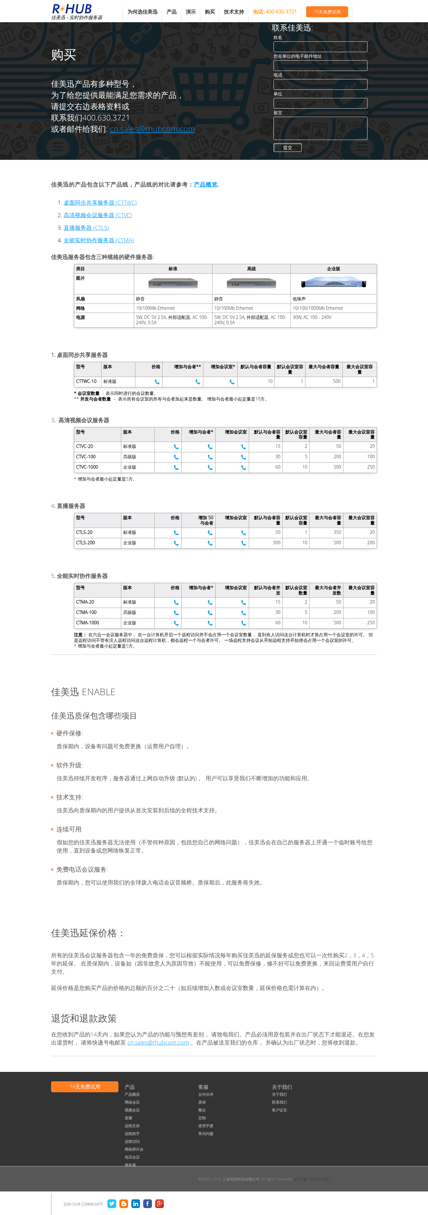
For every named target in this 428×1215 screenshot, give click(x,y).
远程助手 (132, 1133)
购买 (210, 11)
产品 (172, 11)
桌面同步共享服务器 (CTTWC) (100, 202)
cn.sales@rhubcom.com (152, 129)
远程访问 (132, 1141)
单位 (278, 94)
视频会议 (132, 1109)
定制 (202, 1117)
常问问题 (205, 1133)
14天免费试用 (327, 12)
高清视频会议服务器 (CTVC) (98, 215)
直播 (128, 1117)
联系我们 (279, 1102)
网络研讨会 (134, 1149)
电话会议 (132, 1156)
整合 (202, 1109)
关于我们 (279, 1094)
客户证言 (279, 1109)
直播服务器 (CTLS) (86, 227)
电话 (278, 75)
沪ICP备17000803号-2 (312, 1178)
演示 (191, 11)
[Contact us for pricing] (157, 382)
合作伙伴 (205, 1094)
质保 (202, 1102)
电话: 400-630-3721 (275, 11)
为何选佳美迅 (143, 11)
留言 (278, 113)
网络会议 (132, 1102)
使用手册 (205, 1125)
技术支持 (234, 11)
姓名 (278, 37)
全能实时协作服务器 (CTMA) (99, 240)
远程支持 (132, 1125)
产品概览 (206, 184)
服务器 (130, 1164)
